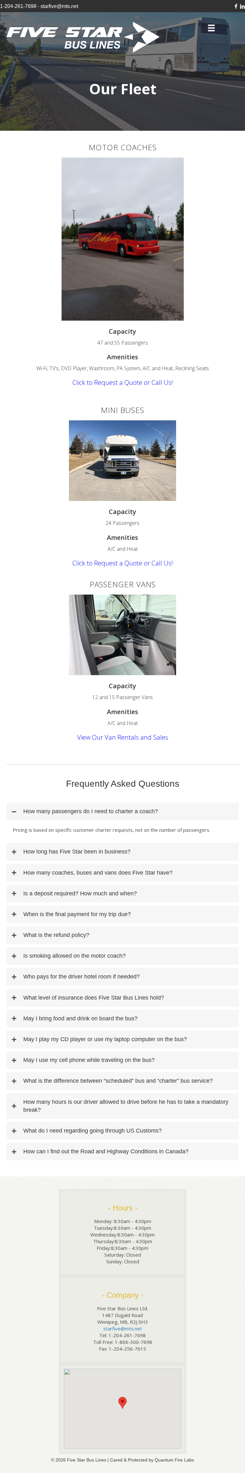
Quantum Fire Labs (174, 1459)
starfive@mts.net (59, 6)
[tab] (122, 811)
